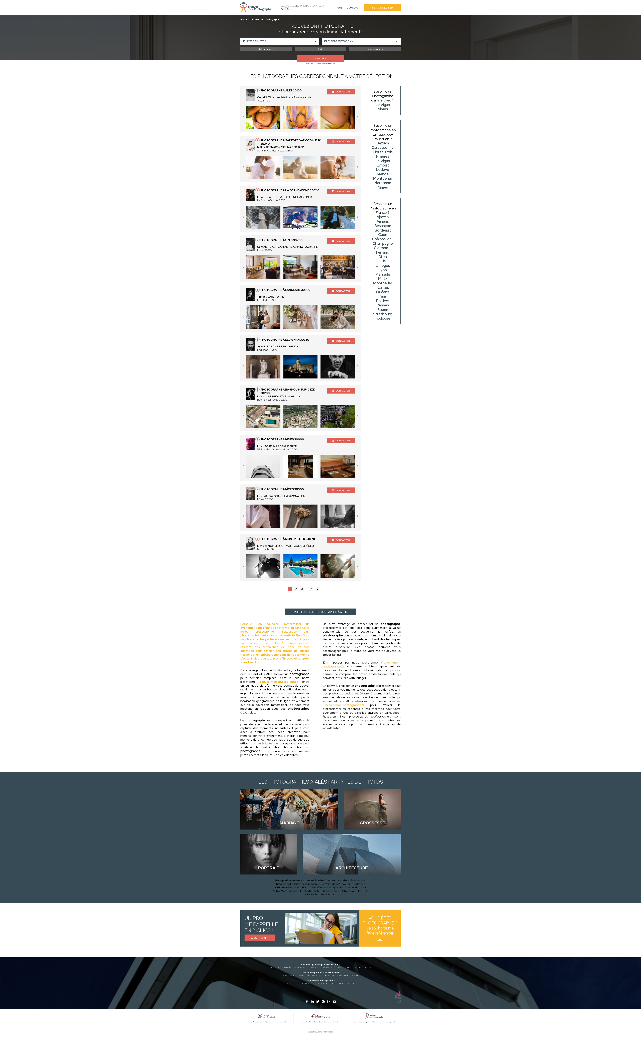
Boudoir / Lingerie (325, 894)
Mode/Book (339, 884)
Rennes (368, 967)
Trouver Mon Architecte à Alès (257, 1022)
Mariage (279, 880)
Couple (329, 880)
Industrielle (309, 887)
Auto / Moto (280, 891)
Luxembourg (328, 975)
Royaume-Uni (289, 975)
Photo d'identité (310, 891)
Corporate (324, 887)
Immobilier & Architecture (350, 880)
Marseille (287, 967)
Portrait (325, 884)
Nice (340, 967)
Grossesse (292, 880)
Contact (353, 7)
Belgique (316, 975)
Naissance (307, 880)
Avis (340, 7)
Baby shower (348, 891)
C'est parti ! (259, 938)
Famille (319, 880)
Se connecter (382, 7)
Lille (333, 967)
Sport (336, 887)
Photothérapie (330, 891)
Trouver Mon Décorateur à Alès (311, 1022)
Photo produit (283, 884)
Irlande (300, 975)
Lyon (279, 967)
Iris (359, 891)
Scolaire (293, 891)
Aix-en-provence (301, 967)
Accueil (244, 19)
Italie (346, 975)
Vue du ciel (347, 887)
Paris (272, 967)
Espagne (354, 975)
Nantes (347, 967)
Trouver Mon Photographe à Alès (364, 1022)
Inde (308, 975)
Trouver (320, 58)
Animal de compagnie (306, 884)
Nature (360, 887)
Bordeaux (325, 967)
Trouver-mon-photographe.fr (279, 682)
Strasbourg (357, 967)
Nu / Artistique (356, 884)
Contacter (343, 91)
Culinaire (280, 887)
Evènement (294, 887)
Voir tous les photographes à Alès (320, 612)
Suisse (339, 975)
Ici (379, 938)
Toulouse (314, 967)
